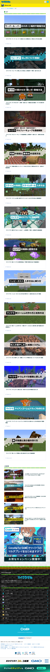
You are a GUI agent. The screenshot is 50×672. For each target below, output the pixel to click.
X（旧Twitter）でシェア (45, 2)
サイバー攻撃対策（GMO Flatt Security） (38, 647)
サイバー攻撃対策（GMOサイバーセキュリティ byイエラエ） (19, 647)
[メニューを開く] (48, 2)
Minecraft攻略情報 (10, 8)
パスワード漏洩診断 (27, 644)
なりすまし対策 (3, 648)
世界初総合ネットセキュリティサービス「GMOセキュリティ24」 (12, 644)
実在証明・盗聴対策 (4, 647)
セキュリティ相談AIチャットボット (7, 645)
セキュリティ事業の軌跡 (11, 648)
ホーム (3, 8)
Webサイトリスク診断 (36, 644)
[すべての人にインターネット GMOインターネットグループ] (21, 661)
